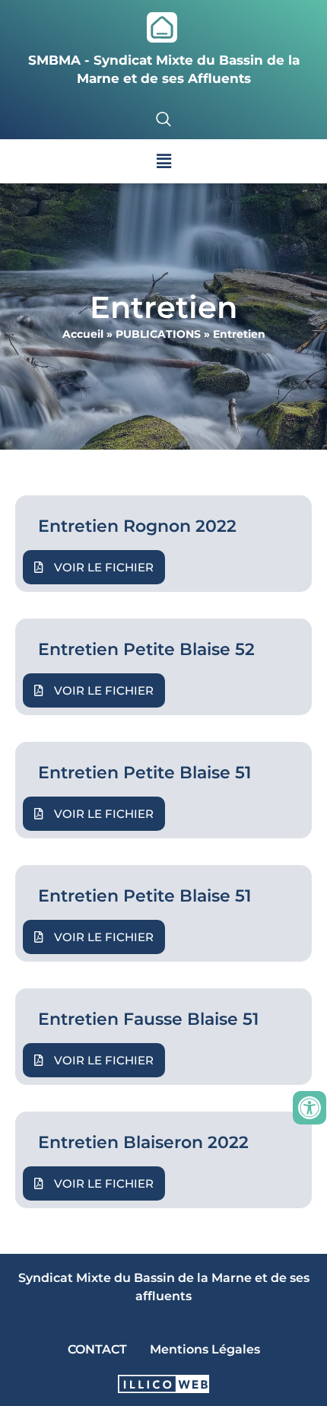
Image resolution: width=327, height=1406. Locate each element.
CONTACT (97, 1349)
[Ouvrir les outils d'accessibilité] (309, 1107)
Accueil (82, 334)
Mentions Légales (205, 1349)
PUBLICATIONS (158, 334)
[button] (163, 161)
